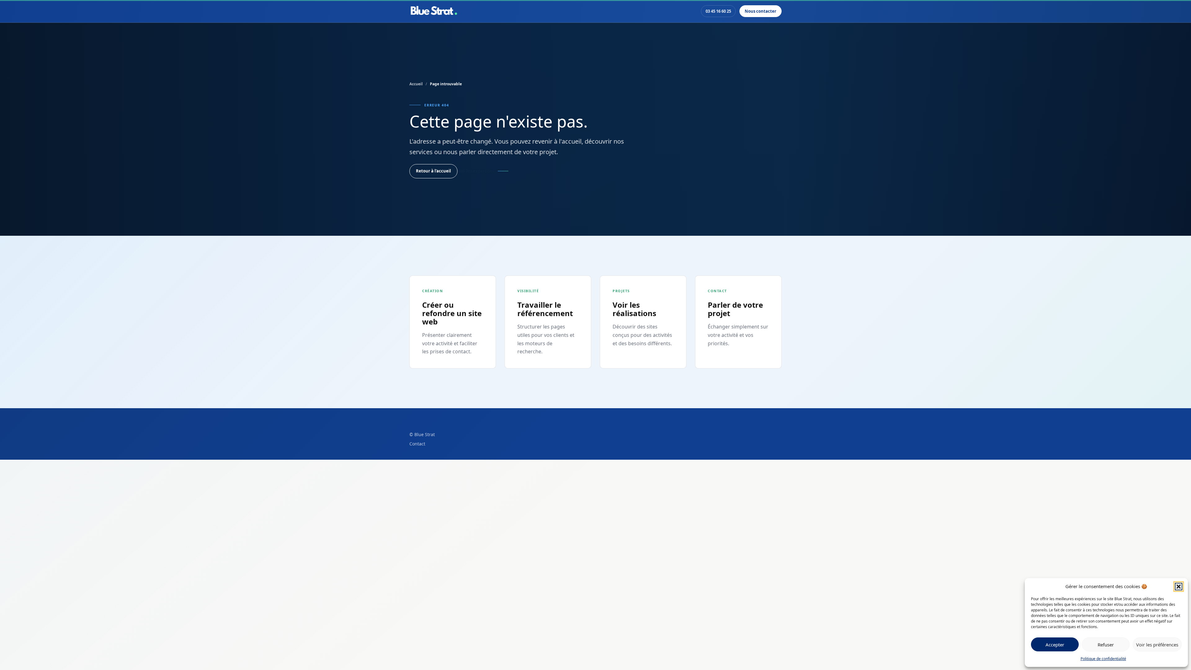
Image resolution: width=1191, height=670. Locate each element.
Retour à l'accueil (433, 171)
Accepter (1055, 644)
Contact (417, 444)
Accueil (416, 84)
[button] (1178, 586)
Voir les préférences (1157, 644)
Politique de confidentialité (1103, 658)
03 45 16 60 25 (718, 11)
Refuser (1106, 644)
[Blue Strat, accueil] (433, 11)
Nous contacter (760, 11)
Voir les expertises (475, 171)
